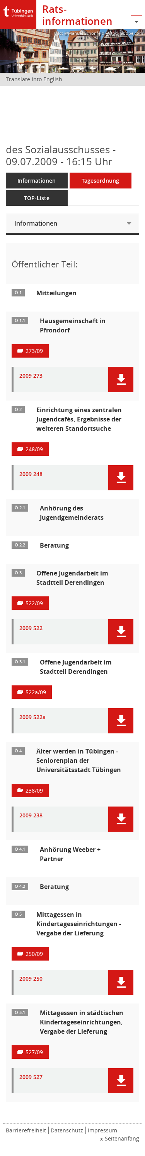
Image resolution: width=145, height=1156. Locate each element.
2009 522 (31, 628)
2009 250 (31, 979)
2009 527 (31, 1077)
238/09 (34, 790)
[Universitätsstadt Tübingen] (18, 9)
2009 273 (31, 376)
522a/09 (36, 692)
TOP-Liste (36, 198)
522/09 (34, 603)
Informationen (36, 180)
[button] (120, 379)
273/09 (34, 351)
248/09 (34, 449)
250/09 (34, 953)
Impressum (102, 1130)
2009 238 (31, 815)
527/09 (34, 1052)
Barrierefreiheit (26, 1130)
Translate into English (34, 79)
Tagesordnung (100, 180)
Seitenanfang (122, 1138)
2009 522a (32, 717)
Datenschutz (67, 1130)
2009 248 (31, 474)
